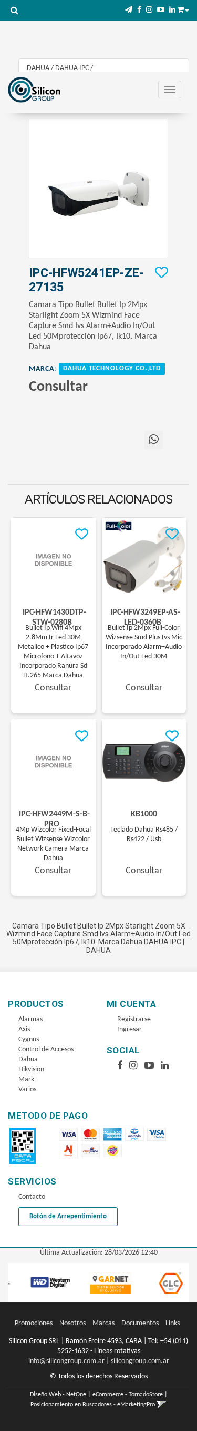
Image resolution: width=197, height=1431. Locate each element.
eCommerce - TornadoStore (127, 1394)
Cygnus (28, 1039)
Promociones (34, 1323)
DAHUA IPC (72, 68)
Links (172, 1323)
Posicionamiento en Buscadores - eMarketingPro (92, 1405)
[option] (43, 1282)
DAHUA (38, 68)
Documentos (140, 1323)
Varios (27, 1089)
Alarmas (30, 1019)
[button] (128, 10)
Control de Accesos (46, 1049)
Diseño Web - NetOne (58, 1394)
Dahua (28, 1059)
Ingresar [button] (129, 1029)
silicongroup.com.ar (140, 1361)
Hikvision (31, 1069)
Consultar (58, 387)
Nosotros (72, 1323)
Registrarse (134, 1019)
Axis (24, 1029)
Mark (26, 1079)
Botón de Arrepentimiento (68, 1216)
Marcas (103, 1323)
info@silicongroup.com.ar (66, 1361)
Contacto (31, 1197)
